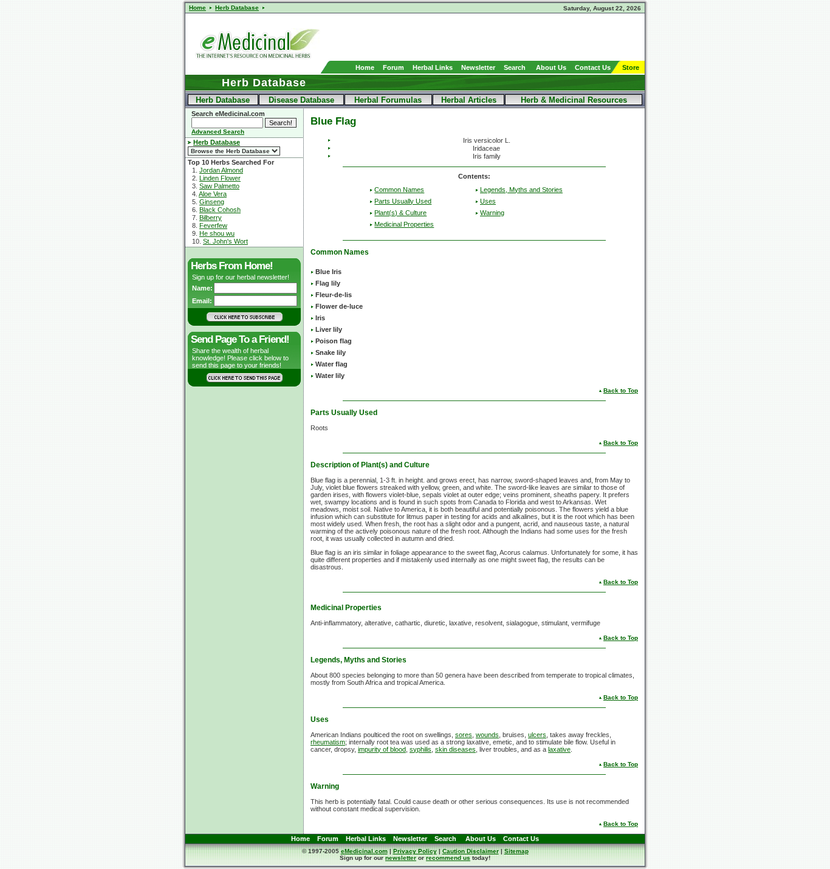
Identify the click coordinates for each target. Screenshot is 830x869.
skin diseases (455, 749)
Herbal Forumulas (388, 100)
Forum (393, 67)
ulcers (537, 734)
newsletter (400, 857)
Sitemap (516, 851)
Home (364, 67)
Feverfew (213, 225)
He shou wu (217, 233)
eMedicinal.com (364, 851)
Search (515, 67)
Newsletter (478, 67)
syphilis (420, 749)
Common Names (399, 189)
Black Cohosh (220, 209)
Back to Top (620, 390)
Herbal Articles (468, 100)
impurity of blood (382, 749)
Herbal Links (433, 67)
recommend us (448, 857)
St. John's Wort (225, 241)
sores (463, 734)
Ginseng (211, 201)
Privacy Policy (415, 851)
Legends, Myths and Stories (521, 189)
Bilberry (210, 217)
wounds (487, 734)
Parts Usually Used (402, 201)
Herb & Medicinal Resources (574, 100)
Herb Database (223, 100)
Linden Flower (220, 178)
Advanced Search (217, 131)
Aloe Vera (213, 193)
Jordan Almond (221, 170)
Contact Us (593, 67)
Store (630, 67)
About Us (551, 67)
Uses (488, 201)
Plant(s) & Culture (400, 212)
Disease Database (301, 100)
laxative (559, 749)
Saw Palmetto (219, 186)
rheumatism (327, 742)
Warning (492, 212)
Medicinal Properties (404, 224)
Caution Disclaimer (470, 851)
